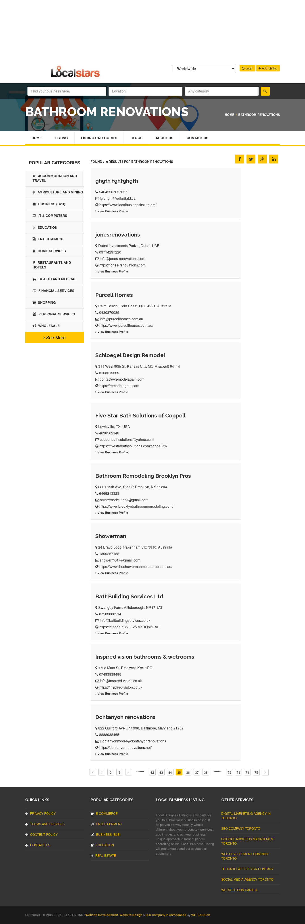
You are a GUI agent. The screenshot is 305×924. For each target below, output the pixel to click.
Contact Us (197, 137)
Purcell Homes (114, 295)
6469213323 (109, 493)
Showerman (110, 536)
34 (170, 772)
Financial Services (56, 290)
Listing (61, 137)
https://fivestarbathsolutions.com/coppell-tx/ (133, 445)
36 (188, 772)
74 (247, 772)
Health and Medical (57, 279)
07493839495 (110, 674)
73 (238, 772)
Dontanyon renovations (125, 717)
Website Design (130, 915)
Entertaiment (51, 239)
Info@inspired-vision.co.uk (121, 680)
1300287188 (109, 553)
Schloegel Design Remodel (130, 355)
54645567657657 (113, 191)
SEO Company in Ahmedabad (166, 915)
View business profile (113, 211)
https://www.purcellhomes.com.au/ (126, 325)
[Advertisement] (152, 31)
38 (206, 772)
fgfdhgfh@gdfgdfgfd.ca (118, 198)
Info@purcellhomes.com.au (121, 318)
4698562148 (109, 433)
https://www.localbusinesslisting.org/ (128, 204)
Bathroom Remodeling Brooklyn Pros (143, 476)
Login (248, 68)
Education (47, 227)
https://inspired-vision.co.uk (120, 687)
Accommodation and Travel (55, 178)
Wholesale (49, 325)
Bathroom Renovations (259, 114)
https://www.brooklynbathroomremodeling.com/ (136, 506)
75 (256, 772)
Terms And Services (47, 824)
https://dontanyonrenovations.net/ (125, 747)
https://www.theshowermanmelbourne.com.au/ (135, 566)
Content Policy (44, 834)
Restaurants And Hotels (52, 265)
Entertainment (109, 824)
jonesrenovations (117, 234)
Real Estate (105, 855)
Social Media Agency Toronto (247, 879)
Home (229, 114)
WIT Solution (200, 915)
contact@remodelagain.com (122, 379)
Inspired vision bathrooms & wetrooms (144, 657)
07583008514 (110, 613)
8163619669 (109, 372)
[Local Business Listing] (76, 76)
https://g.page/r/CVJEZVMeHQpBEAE (129, 626)
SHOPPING (47, 302)
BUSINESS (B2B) (51, 203)
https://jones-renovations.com (122, 265)
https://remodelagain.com (119, 385)
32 (152, 772)
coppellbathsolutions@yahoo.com (127, 439)
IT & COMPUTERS (52, 215)
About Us (164, 137)
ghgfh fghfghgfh (116, 181)
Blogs (136, 137)
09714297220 (110, 252)
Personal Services (56, 314)
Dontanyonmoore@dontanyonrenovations (133, 741)
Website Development (101, 915)
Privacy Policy (43, 813)
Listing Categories (99, 137)
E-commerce (106, 813)
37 (197, 772)
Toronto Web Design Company (247, 869)
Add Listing (269, 68)
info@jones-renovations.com (122, 258)
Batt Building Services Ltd (129, 596)
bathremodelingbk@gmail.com (124, 499)
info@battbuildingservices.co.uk (125, 620)
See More (55, 337)
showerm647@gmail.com (120, 560)
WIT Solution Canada (239, 890)
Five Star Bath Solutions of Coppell (140, 415)
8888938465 (109, 734)
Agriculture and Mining (60, 192)
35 (179, 772)
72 (229, 772)
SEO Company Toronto (240, 828)
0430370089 (109, 312)
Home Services (52, 250)
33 (161, 772)
